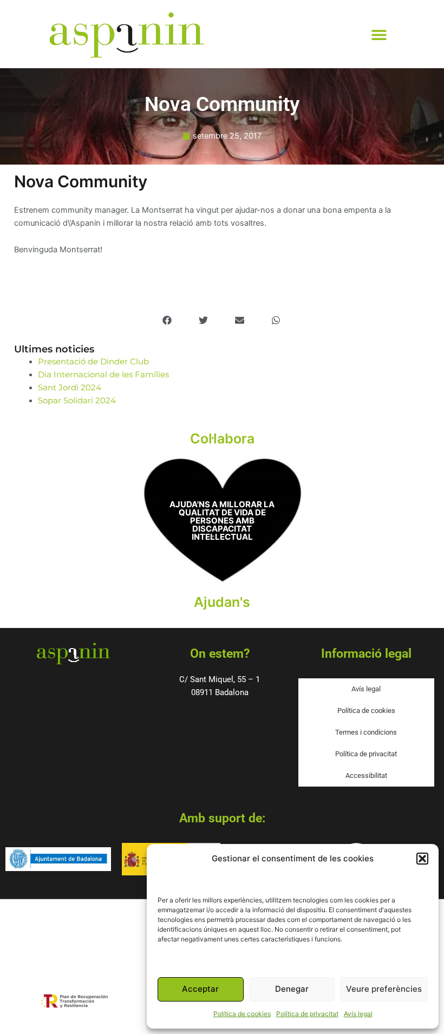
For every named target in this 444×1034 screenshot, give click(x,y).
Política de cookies (242, 1014)
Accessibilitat (366, 775)
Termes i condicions (366, 732)
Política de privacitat (307, 1014)
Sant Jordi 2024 (69, 387)
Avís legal (358, 1014)
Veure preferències (384, 989)
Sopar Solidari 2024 (77, 400)
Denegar (292, 989)
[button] (422, 858)
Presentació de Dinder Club (93, 362)
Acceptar (200, 989)
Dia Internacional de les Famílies (103, 374)
